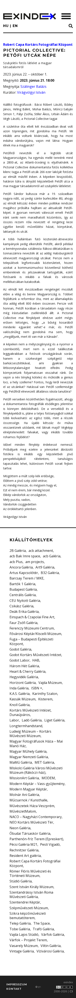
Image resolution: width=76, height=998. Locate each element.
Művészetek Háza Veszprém (32, 806)
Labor (14, 720)
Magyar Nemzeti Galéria (29, 757)
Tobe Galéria (20, 929)
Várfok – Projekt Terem (28, 940)
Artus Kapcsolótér (24, 572)
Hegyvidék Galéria (24, 677)
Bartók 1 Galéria (22, 584)
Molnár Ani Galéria (24, 794)
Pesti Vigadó (50, 844)
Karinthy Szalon (44, 693)
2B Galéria (18, 550)
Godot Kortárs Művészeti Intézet (35, 654)
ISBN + (36, 688)
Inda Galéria (19, 688)
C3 (71, 991)
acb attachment (40, 550)
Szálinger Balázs (33, 86)
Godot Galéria (20, 649)
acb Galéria (51, 556)
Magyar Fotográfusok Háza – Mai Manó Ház (36, 743)
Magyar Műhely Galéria (28, 751)
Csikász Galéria (21, 606)
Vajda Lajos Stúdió (24, 934)
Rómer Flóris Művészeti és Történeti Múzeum (30, 873)
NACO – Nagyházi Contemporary (36, 816)
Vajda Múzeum (50, 682)
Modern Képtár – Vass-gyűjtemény (37, 783)
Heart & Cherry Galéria (27, 671)
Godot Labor (20, 660)
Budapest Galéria (23, 589)
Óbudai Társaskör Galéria (30, 833)
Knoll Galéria (20, 704)
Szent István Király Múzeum (31, 887)
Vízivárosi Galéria (50, 951)
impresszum (16, 984)
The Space (41, 923)
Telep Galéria (20, 923)
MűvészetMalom (23, 811)
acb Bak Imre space (25, 556)
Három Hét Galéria (24, 666)
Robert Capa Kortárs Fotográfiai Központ (38, 44)
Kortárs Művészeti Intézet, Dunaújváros (31, 712)
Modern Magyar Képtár (28, 789)
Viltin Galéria (51, 945)
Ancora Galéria (21, 567)
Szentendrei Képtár (25, 902)
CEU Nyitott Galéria (25, 600)
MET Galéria (44, 762)
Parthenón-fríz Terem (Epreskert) (36, 839)
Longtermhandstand (26, 726)
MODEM (48, 778)
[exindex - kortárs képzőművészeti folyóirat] (29, 16)
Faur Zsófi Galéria (23, 622)
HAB (35, 660)
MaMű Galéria (21, 762)
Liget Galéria (54, 720)
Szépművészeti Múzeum (29, 908)
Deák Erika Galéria (24, 611)
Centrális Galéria (23, 595)
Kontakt (14, 988)
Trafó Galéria (43, 929)
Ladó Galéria (32, 720)
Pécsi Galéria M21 (23, 844)
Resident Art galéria (25, 855)
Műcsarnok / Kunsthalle (28, 800)
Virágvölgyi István (31, 92)
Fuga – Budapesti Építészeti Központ (31, 641)
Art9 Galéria (44, 567)
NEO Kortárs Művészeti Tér (31, 822)
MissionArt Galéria (24, 778)
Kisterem (45, 699)
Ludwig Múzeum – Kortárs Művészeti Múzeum (30, 733)
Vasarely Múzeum (24, 945)
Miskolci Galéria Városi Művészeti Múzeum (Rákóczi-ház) (36, 770)
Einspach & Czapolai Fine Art (32, 617)
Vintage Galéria (22, 951)
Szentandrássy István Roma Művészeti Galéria (31, 894)
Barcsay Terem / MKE (26, 578)
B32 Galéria (50, 572)
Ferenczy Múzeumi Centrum (32, 628)
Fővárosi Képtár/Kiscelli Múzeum (35, 633)
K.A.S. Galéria (20, 693)
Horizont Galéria (23, 682)
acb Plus (16, 561)
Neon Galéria (20, 828)
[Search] (71, 26)
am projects (34, 561)
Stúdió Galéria (21, 881)
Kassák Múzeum (22, 699)
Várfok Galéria (52, 934)
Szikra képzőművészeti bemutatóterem (28, 915)
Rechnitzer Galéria (24, 850)
